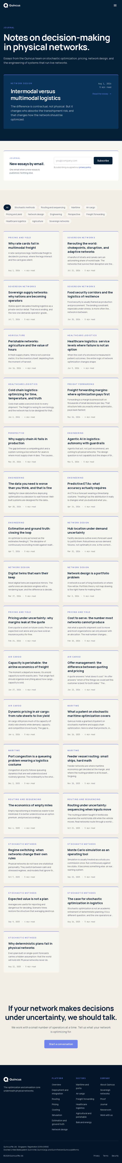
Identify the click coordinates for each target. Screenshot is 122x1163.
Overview (56, 1084)
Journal (103, 1104)
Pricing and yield (14, 214)
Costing (56, 1109)
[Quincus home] (12, 5)
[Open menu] (115, 5)
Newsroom (105, 1109)
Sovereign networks (59, 221)
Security (115, 1156)
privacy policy (85, 167)
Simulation (57, 1115)
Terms (105, 1156)
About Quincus (107, 1084)
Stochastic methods (25, 207)
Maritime (75, 207)
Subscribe (103, 160)
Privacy (97, 1156)
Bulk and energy (84, 1122)
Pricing (55, 1104)
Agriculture (37, 221)
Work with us (106, 1115)
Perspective (74, 214)
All (7, 207)
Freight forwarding (95, 214)
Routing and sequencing (53, 207)
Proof (103, 1098)
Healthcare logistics (16, 221)
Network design (36, 214)
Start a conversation (61, 1044)
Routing (56, 1098)
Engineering (56, 214)
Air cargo (90, 207)
